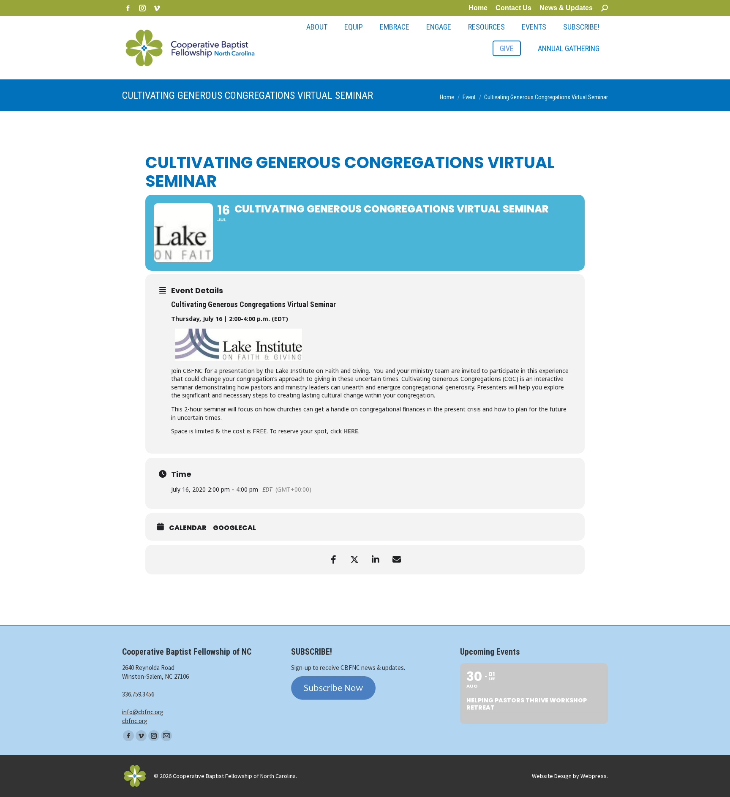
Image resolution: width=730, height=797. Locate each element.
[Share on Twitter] (354, 559)
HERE (350, 431)
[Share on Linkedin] (375, 559)
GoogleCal (234, 528)
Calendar (188, 528)
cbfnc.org (134, 721)
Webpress (593, 776)
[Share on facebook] (333, 559)
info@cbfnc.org (142, 712)
